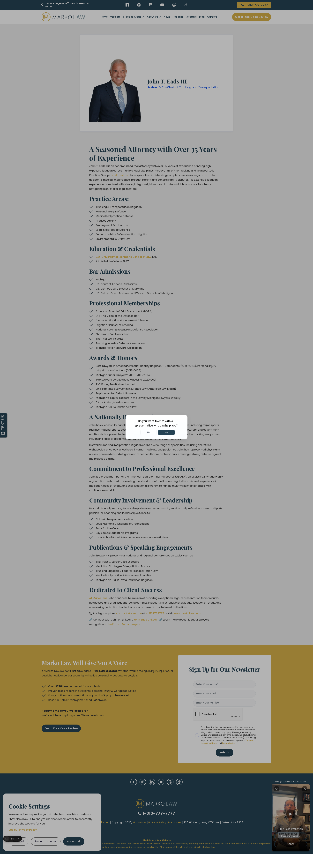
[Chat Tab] (156, 427)
